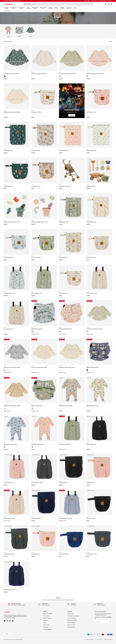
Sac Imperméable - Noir (63, 482)
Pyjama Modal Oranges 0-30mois (37, 444)
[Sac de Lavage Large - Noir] (99, 428)
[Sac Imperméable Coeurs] (72, 135)
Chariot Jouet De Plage (91, 186)
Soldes (75, 8)
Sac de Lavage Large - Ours (9, 328)
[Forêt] (5, 76)
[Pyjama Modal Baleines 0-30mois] (99, 390)
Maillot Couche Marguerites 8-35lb (65, 328)
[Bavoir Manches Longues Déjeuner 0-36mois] (16, 390)
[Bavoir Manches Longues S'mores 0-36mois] (99, 313)
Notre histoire (18, 0)
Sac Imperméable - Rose (91, 482)
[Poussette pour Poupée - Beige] (72, 170)
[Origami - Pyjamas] (8, 30)
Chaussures (50, 8)
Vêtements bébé (35, 8)
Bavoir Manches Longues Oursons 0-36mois (12, 112)
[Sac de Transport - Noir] (99, 502)
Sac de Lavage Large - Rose (9, 482)
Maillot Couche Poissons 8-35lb (92, 367)
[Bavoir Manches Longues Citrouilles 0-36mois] (72, 58)
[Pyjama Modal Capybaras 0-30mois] (16, 428)
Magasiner (72, 115)
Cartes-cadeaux (87, 0)
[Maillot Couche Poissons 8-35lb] (99, 351)
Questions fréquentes (71, 622)
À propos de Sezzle (70, 627)
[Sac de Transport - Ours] (72, 277)
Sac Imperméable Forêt (8, 150)
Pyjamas (8, 36)
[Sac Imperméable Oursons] (99, 135)
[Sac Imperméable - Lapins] (99, 206)
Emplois (44, 622)
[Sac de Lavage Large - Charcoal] (44, 467)
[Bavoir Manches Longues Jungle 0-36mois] (72, 351)
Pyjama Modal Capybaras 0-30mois (10, 444)
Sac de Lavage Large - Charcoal (37, 482)
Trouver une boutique (102, 0)
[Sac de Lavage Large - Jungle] (44, 277)
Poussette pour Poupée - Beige (64, 186)
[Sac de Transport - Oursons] (44, 96)
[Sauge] (60, 76)
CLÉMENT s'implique (47, 618)
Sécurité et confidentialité (90, 639)
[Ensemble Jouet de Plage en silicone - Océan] (16, 206)
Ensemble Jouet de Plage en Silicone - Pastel (39, 221)
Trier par (5, 41)
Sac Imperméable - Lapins (91, 221)
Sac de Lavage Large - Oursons (9, 518)
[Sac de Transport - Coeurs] (99, 96)
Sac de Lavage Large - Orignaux (64, 444)
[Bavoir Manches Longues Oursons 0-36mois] (16, 96)
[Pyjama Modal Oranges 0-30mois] (44, 428)
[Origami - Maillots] (19, 30)
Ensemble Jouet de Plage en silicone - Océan (12, 221)
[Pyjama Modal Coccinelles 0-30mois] (72, 390)
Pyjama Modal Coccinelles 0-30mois (65, 405)
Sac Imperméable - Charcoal (9, 554)
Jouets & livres (69, 8)
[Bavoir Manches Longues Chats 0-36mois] (44, 58)
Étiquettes (62, 8)
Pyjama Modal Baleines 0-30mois (93, 405)
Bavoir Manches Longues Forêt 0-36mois (11, 73)
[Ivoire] (32, 76)
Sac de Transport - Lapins (91, 257)
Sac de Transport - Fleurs (35, 186)
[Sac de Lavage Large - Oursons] (16, 502)
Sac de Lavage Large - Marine (9, 589)
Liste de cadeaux (94, 0)
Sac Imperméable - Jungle (63, 221)
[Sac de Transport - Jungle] (44, 242)
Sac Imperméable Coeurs (63, 150)
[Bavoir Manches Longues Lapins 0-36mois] (44, 351)
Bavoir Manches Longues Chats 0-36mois (39, 73)
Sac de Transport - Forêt (8, 186)
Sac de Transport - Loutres (8, 257)
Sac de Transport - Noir (91, 518)
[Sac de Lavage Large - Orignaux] (72, 428)
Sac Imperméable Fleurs (35, 150)
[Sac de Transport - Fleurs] (44, 170)
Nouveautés (6, 8)
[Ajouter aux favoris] (28, 46)
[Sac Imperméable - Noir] (72, 467)
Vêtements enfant (43, 8)
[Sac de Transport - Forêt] (16, 170)
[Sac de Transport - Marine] (72, 538)
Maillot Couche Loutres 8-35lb (37, 328)
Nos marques (45, 627)
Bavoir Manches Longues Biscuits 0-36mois (12, 367)
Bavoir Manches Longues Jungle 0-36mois (66, 367)
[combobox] (58, 4)
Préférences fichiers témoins (108, 639)
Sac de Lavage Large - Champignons (65, 518)
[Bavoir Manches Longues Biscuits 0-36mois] (16, 351)
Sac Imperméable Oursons (91, 150)
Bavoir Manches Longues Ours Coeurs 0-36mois (95, 73)
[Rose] (87, 76)
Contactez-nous (70, 613)
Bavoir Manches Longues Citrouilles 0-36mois (67, 73)
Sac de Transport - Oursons (36, 112)
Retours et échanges (71, 624)
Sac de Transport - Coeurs (91, 112)
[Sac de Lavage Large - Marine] (16, 574)
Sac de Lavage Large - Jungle (36, 293)
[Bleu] (32, 331)
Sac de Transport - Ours (63, 293)
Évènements (45, 620)
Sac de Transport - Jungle (36, 257)
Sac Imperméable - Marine (36, 518)
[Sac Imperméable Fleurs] (44, 135)
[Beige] (5, 408)
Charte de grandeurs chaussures (73, 615)
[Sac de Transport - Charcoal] (99, 538)
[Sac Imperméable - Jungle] (72, 206)
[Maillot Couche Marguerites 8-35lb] (72, 313)
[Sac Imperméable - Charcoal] (16, 538)
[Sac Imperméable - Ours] (72, 242)
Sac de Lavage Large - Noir (91, 444)
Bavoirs (30, 36)
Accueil (5, 10)
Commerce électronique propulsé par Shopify (16, 639)
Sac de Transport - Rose (35, 554)
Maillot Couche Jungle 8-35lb (36, 405)
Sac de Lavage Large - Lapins (92, 293)
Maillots (19, 36)
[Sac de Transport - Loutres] (16, 242)
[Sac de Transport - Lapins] (99, 242)
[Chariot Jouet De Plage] (99, 170)
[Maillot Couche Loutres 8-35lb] (44, 313)
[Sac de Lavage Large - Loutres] (16, 277)
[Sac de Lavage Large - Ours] (16, 313)
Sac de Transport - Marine (63, 554)
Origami (8, 10)
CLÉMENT (7, 639)
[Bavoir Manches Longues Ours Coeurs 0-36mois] (99, 58)
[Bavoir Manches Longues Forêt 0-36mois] (16, 58)
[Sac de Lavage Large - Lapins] (99, 277)
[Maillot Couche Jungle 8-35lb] (44, 390)
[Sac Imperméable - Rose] (99, 467)
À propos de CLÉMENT (47, 613)
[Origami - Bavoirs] (30, 30)
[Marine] (87, 370)
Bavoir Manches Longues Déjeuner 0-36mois (12, 405)
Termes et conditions (99, 639)
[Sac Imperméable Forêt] (16, 135)
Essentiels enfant (21, 8)
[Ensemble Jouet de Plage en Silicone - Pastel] (44, 206)
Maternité (56, 8)
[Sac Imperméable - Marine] (44, 502)
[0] (108, 4)
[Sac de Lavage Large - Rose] (16, 467)
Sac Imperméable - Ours (63, 257)
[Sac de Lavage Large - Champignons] (72, 502)
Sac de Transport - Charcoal (92, 554)
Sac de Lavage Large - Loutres (9, 293)
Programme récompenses (72, 620)
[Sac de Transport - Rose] (44, 538)
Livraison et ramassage (71, 618)
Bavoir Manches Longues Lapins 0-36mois (39, 367)
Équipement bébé (13, 8)
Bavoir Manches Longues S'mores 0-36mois (95, 328)
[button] (111, 4)
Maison (28, 8)
